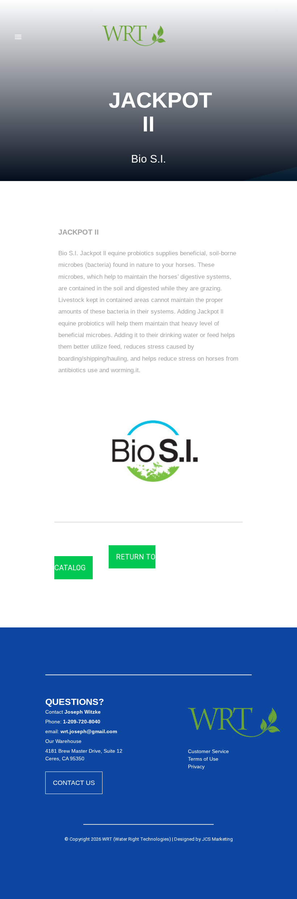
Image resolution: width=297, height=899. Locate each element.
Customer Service (208, 751)
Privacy (196, 766)
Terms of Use (203, 759)
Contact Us (74, 782)
